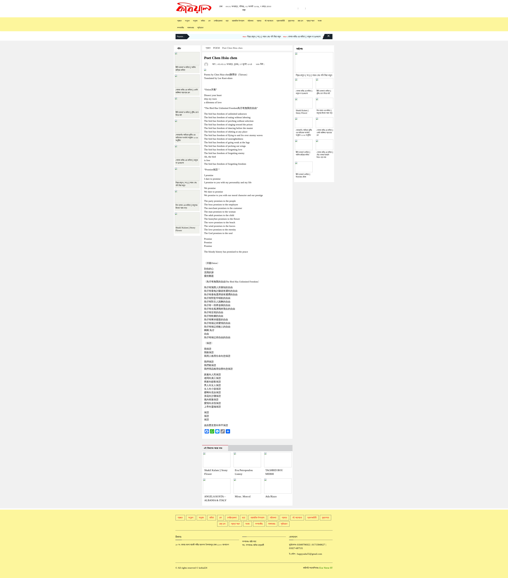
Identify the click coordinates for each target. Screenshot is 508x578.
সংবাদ (320, 21)
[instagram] (309, 8)
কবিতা (203, 21)
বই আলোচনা (269, 21)
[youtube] (294, 8)
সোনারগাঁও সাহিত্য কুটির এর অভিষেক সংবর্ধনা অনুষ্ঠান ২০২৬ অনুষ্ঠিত (187, 138)
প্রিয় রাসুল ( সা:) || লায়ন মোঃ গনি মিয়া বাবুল (248, 36)
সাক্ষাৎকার (190, 27)
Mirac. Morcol (243, 496)
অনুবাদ (195, 21)
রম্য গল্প (300, 21)
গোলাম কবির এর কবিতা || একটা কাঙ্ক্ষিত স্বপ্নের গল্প (325, 132)
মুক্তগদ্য (291, 21)
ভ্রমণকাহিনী (281, 21)
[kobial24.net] (193, 8)
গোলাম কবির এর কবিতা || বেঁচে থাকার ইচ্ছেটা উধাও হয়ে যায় (325, 154)
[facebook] (301, 8)
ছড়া (227, 21)
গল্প (209, 21)
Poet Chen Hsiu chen (232, 48)
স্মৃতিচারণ (200, 27)
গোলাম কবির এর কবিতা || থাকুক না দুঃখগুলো (288, 36)
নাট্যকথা (250, 21)
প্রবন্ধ (259, 21)
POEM (216, 48)
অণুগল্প (187, 21)
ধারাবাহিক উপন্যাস (238, 21)
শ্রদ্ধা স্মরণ (310, 21)
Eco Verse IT (326, 567)
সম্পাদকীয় (180, 27)
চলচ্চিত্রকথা (218, 21)
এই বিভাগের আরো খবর (213, 448)
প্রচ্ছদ (179, 21)
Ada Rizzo (271, 496)
